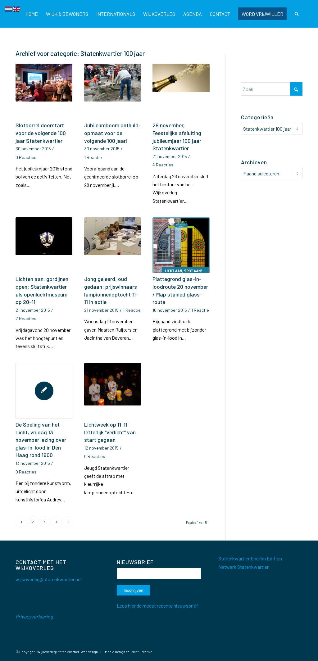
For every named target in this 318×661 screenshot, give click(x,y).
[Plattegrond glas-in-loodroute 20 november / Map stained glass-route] (180, 245)
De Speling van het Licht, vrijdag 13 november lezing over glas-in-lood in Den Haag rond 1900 (41, 440)
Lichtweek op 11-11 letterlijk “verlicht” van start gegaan (110, 432)
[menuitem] (31, 14)
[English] (17, 8)
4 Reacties (162, 164)
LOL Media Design (111, 652)
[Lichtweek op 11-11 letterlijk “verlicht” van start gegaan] (112, 391)
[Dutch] (9, 8)
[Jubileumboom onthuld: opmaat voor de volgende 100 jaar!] (112, 92)
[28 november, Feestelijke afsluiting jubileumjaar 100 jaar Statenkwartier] (180, 92)
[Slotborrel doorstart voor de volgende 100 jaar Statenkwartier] (44, 92)
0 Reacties (26, 157)
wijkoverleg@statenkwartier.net (49, 579)
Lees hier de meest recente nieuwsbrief (157, 606)
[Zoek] (297, 14)
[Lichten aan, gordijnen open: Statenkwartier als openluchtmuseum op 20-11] (44, 245)
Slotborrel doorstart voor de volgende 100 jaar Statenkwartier (41, 133)
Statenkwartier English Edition (250, 558)
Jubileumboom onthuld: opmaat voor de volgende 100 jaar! (112, 133)
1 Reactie (93, 157)
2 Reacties (26, 318)
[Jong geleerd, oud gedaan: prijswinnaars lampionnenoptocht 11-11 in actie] (112, 245)
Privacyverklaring (34, 616)
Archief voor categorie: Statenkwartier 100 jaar (80, 53)
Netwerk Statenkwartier (243, 567)
